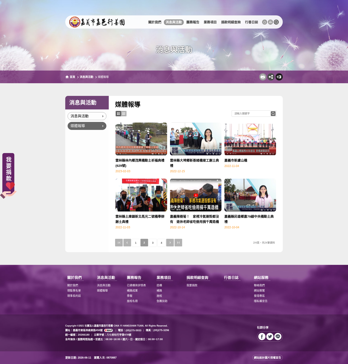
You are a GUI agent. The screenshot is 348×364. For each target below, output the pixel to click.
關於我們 (154, 22)
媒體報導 (78, 126)
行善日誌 (251, 22)
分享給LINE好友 (277, 336)
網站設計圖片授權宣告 (267, 357)
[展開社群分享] (271, 77)
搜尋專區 (259, 295)
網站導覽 (259, 290)
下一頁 (170, 242)
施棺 (159, 295)
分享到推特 (270, 336)
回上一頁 (279, 77)
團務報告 (192, 22)
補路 (159, 290)
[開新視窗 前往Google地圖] (108, 330)
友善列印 (262, 77)
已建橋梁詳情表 (136, 285)
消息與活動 (174, 22)
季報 (129, 295)
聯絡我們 (259, 285)
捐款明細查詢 (231, 22)
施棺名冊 (132, 300)
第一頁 (119, 242)
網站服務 (261, 278)
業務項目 (210, 22)
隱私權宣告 (261, 300)
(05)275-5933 (133, 330)
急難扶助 (162, 300)
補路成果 (132, 290)
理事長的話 (74, 295)
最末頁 (178, 242)
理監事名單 (74, 290)
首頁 (72, 76)
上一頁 (127, 242)
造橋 (159, 285)
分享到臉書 (262, 336)
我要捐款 (192, 285)
